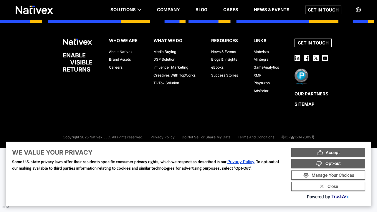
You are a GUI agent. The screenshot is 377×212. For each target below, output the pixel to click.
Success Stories (224, 75)
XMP (258, 75)
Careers (116, 67)
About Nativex (121, 51)
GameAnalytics (266, 67)
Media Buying (164, 51)
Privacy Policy (240, 161)
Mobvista (261, 51)
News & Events (223, 51)
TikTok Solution (166, 83)
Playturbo (262, 83)
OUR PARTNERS (311, 94)
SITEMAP (305, 104)
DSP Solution (164, 59)
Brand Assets (120, 59)
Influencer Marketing (170, 67)
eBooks (217, 67)
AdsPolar (261, 91)
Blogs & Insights (224, 59)
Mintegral (261, 59)
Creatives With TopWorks (174, 75)
